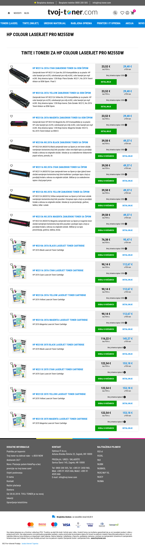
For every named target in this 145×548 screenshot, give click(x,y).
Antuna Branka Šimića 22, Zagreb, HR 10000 (72, 454)
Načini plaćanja (14, 485)
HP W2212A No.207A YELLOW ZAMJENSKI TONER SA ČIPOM (61, 192)
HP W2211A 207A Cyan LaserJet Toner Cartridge (58, 270)
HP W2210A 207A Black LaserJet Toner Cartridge (59, 245)
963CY (100, 477)
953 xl (100, 451)
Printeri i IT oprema (109, 23)
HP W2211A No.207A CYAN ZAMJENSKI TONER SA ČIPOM (60, 167)
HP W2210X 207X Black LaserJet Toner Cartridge (58, 344)
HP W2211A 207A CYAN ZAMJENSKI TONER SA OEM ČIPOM (60, 68)
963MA (100, 481)
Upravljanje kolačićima (17, 502)
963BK (100, 464)
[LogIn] (127, 13)
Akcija (130, 23)
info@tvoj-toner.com (102, 2)
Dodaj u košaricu (106, 156)
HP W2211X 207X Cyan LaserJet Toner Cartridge (58, 369)
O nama (10, 477)
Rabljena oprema (81, 23)
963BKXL (101, 468)
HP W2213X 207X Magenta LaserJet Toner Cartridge (60, 419)
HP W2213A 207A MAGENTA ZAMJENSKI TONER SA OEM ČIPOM (62, 117)
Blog (26, 13)
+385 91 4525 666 (65, 471)
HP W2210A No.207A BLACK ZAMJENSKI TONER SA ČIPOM (60, 142)
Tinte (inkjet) (31, 23)
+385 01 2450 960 (81, 468)
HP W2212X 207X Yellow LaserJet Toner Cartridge (59, 394)
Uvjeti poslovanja (14, 472)
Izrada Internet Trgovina (30, 544)
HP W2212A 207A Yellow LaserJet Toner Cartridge (59, 295)
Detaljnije (106, 82)
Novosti (18, 13)
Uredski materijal (55, 23)
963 (99, 460)
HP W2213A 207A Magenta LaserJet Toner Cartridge (60, 320)
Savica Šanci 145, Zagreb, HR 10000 (68, 462)
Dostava (10, 489)
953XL (100, 455)
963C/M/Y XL (103, 472)
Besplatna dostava (45, 2)
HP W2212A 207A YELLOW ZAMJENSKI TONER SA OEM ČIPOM (62, 93)
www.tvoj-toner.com (98, 538)
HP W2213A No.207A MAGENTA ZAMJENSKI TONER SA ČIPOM (62, 216)
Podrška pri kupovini (16, 451)
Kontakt (10, 481)
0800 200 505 (81, 2)
